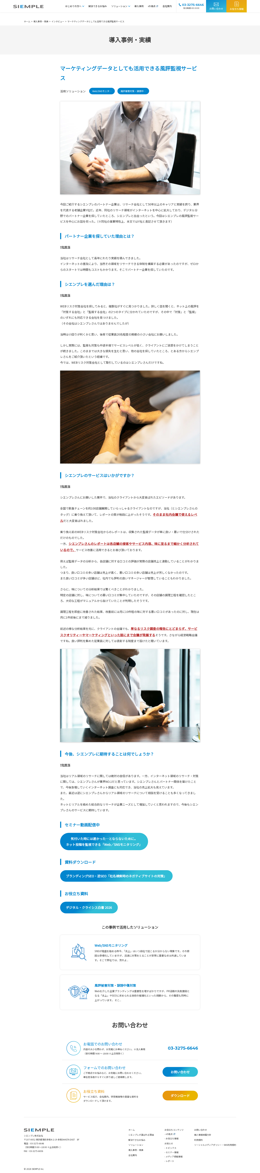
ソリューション (119, 6)
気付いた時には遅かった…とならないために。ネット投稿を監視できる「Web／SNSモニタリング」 (104, 841)
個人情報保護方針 (202, 1134)
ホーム (131, 1129)
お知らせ (168, 1143)
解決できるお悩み (97, 6)
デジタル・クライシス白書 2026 (89, 907)
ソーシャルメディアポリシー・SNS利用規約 (215, 1144)
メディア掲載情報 (174, 1156)
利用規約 (198, 1139)
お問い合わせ (216, 8)
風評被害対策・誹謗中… (133, 91)
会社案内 (167, 6)
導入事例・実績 (135, 1149)
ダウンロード (180, 1095)
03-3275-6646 (37, 1143)
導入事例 (139, 6)
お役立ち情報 (237, 9)
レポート (170, 1160)
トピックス (171, 1147)
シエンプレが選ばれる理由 (141, 1134)
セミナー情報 (172, 1152)
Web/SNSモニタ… (102, 91)
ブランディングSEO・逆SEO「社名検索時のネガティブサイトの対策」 (116, 876)
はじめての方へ (73, 6)
